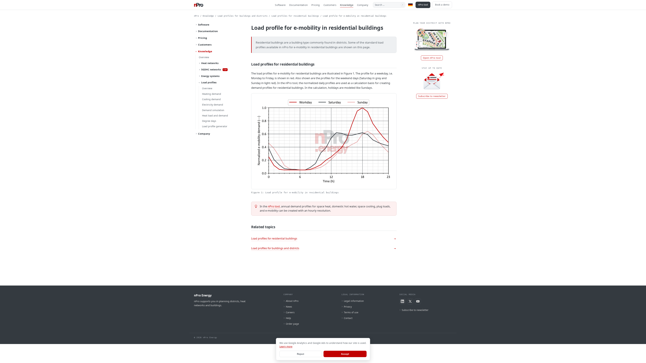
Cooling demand (211, 99)
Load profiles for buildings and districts (243, 16)
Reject (300, 354)
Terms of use (351, 312)
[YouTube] (418, 301)
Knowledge (346, 5)
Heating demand (211, 93)
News (289, 306)
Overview (204, 57)
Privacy (348, 306)
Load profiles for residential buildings (295, 16)
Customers (330, 5)
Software (280, 5)
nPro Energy (203, 295)
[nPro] (198, 5)
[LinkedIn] (402, 301)
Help (288, 318)
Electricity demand (212, 104)
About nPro (292, 300)
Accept (345, 354)
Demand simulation (213, 110)
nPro (196, 16)
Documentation (298, 5)
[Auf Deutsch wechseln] (410, 5)
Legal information (354, 300)
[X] (410, 301)
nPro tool (423, 4)
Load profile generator (214, 126)
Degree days (209, 121)
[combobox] (389, 5)
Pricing (315, 5)
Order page (292, 323)
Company (362, 5)
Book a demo (442, 4)
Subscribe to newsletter (432, 96)
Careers (290, 312)
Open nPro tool (432, 57)
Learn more (285, 346)
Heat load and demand (215, 115)
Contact (348, 318)
